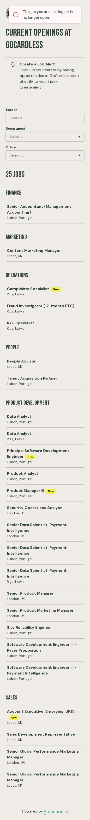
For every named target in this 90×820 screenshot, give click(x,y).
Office (11, 147)
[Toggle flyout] (79, 137)
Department (15, 129)
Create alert (30, 87)
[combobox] (10, 136)
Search (11, 110)
